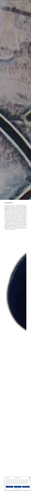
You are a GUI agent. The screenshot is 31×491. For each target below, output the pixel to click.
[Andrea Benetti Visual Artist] (15, 2)
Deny (17, 486)
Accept (9, 486)
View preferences (25, 486)
